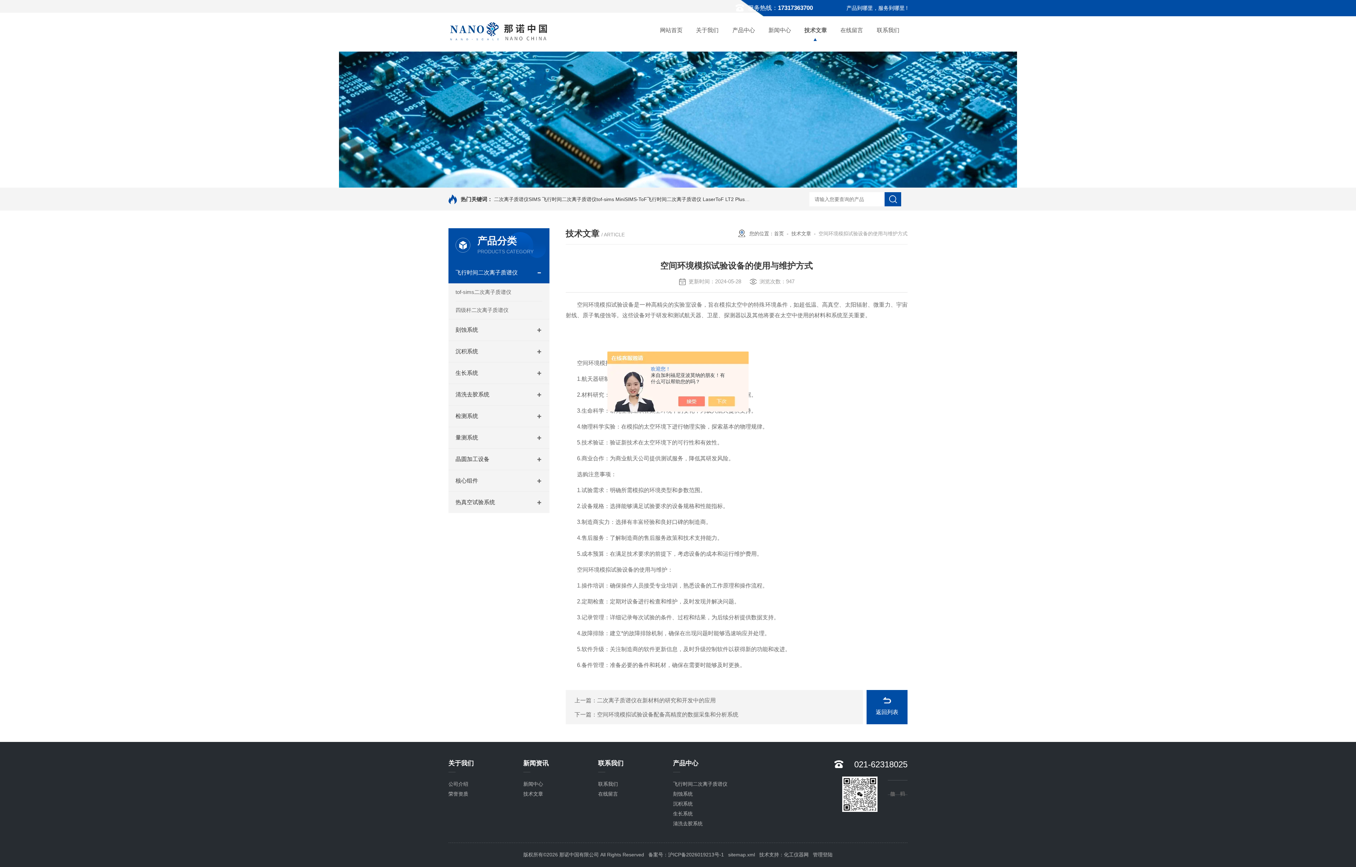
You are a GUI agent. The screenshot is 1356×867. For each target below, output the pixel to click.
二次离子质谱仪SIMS (517, 199)
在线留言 (851, 30)
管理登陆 (823, 854)
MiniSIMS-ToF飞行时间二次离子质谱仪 (658, 199)
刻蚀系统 (467, 330)
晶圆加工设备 (472, 459)
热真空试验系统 (475, 502)
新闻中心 (779, 30)
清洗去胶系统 (472, 394)
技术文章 (815, 30)
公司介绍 (458, 784)
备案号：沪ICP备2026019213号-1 (686, 854)
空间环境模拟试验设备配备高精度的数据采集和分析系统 (667, 715)
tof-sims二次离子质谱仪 (483, 292)
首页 (779, 233)
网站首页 (671, 30)
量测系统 (467, 438)
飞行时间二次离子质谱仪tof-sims (578, 199)
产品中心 (743, 30)
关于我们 (707, 30)
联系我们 (888, 30)
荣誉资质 (458, 794)
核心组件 (467, 481)
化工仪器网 (796, 854)
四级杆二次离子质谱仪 (482, 310)
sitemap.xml (741, 854)
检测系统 (467, 416)
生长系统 (467, 373)
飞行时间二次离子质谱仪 (487, 273)
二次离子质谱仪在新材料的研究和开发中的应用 (656, 700)
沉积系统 (467, 351)
